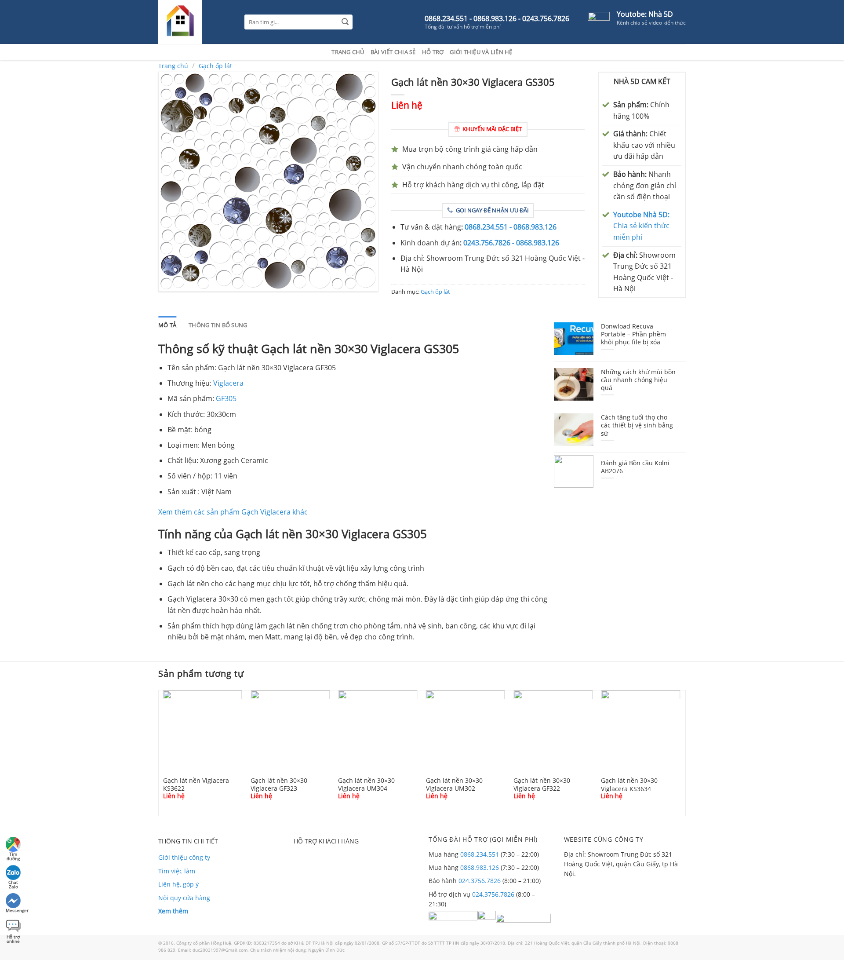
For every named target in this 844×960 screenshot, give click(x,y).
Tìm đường (13, 855)
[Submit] (345, 22)
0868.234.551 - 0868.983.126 (511, 227)
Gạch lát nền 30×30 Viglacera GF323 (279, 784)
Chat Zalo (13, 883)
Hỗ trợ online (13, 938)
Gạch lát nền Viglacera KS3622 (196, 784)
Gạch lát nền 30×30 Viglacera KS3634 (629, 784)
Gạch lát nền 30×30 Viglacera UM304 (366, 784)
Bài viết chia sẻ (393, 52)
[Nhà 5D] (194, 22)
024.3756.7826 (479, 880)
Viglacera (228, 383)
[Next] (687, 752)
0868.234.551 (479, 854)
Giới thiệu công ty (184, 857)
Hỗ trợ (433, 52)
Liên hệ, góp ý (178, 884)
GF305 (226, 398)
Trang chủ (347, 52)
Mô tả (167, 325)
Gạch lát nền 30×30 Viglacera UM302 (454, 784)
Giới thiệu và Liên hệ (481, 52)
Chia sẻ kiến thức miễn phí (641, 226)
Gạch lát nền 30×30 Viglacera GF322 (541, 784)
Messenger (14, 910)
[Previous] (156, 752)
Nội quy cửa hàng (184, 898)
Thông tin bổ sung (218, 325)
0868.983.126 (479, 867)
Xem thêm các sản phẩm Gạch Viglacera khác (233, 512)
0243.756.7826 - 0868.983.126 (511, 243)
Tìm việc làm (176, 871)
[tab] (167, 325)
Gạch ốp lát (215, 66)
